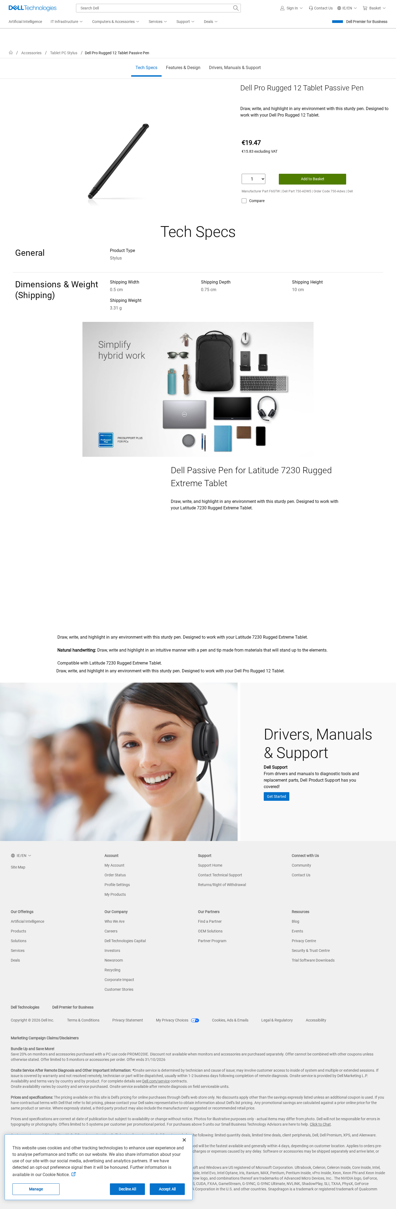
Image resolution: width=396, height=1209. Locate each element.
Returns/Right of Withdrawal (222, 885)
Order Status (115, 875)
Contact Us (301, 875)
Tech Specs (146, 67)
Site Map (18, 867)
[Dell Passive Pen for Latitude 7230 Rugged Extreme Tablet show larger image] (111, 483)
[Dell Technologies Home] (32, 8)
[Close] (184, 1140)
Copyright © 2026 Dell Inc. (32, 1020)
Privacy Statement (127, 1020)
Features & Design (183, 67)
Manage (36, 1189)
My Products (115, 894)
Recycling (112, 970)
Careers (111, 931)
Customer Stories (119, 989)
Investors (112, 950)
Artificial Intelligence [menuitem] (25, 21)
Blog (295, 921)
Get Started (276, 796)
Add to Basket (312, 179)
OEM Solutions (210, 931)
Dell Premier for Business (366, 21)
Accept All (167, 1189)
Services (18, 950)
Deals (15, 960)
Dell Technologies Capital (125, 941)
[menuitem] (67, 22)
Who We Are (114, 921)
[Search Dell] (236, 8)
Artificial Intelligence (27, 921)
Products (18, 931)
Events (297, 931)
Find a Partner (210, 921)
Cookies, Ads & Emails (230, 1020)
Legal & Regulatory (277, 1020)
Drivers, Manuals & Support (235, 67)
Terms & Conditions (83, 1020)
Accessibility (316, 1020)
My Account (114, 865)
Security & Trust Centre (311, 950)
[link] (321, 8)
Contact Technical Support (220, 875)
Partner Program (212, 941)
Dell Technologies (25, 1007)
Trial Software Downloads (313, 960)
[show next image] (334, 571)
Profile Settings (117, 885)
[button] (292, 8)
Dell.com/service (156, 1081)
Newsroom (114, 960)
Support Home (210, 865)
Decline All (127, 1189)
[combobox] (158, 8)
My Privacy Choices (172, 1020)
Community (301, 865)
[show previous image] (62, 571)
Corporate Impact (119, 980)
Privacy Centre (304, 941)
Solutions (18, 941)
